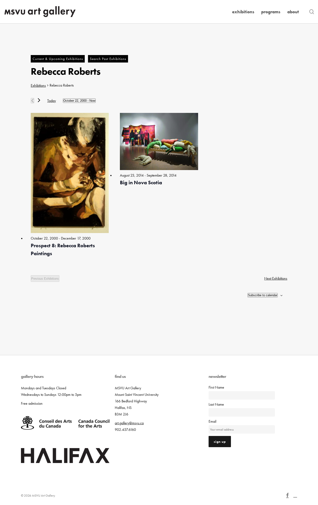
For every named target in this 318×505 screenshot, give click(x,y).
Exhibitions (38, 85)
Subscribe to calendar (262, 295)
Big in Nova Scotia (141, 182)
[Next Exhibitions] (39, 100)
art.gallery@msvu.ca (129, 423)
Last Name (216, 404)
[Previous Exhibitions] (32, 100)
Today (51, 100)
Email (212, 421)
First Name (216, 387)
